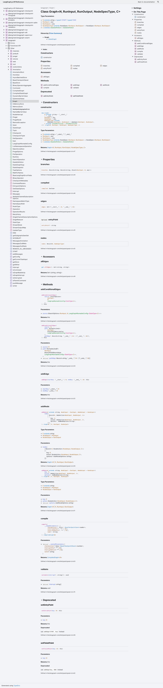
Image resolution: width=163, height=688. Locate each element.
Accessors (138, 35)
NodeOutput (81, 412)
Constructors (139, 14)
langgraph (44, 8)
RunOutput (79, 26)
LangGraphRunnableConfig (56, 301)
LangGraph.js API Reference (13, 2)
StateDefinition (55, 28)
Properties (138, 20)
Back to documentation (146, 2)
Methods (137, 41)
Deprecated (138, 57)
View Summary (55, 33)
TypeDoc (17, 685)
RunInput (72, 26)
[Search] (158, 2)
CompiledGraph (49, 535)
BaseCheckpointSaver (72, 527)
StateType (69, 301)
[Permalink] (53, 107)
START (64, 20)
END (74, 20)
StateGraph (52, 39)
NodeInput (64, 412)
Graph (51, 8)
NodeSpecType (49, 120)
